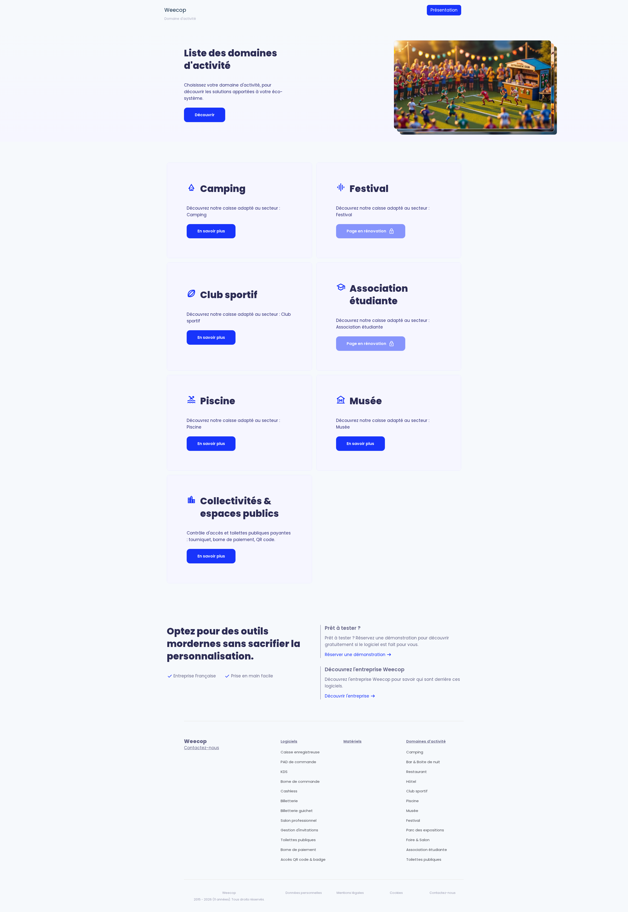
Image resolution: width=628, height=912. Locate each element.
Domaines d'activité (426, 741)
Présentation (444, 10)
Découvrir (205, 115)
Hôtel (411, 781)
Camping (414, 752)
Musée (412, 810)
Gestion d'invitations (299, 830)
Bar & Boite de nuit (423, 761)
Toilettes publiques (298, 839)
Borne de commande (300, 781)
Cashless (289, 791)
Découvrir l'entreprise (350, 696)
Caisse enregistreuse (300, 752)
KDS (284, 771)
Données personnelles (304, 893)
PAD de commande (298, 761)
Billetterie (289, 800)
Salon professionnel (298, 820)
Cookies (396, 893)
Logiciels (289, 741)
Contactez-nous (201, 748)
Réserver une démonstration (358, 654)
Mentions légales (350, 893)
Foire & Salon (418, 839)
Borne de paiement (298, 849)
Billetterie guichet (297, 810)
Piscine (412, 800)
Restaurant (416, 771)
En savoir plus (211, 231)
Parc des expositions (425, 830)
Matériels (352, 741)
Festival (413, 820)
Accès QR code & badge (303, 859)
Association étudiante (426, 849)
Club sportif (417, 791)
